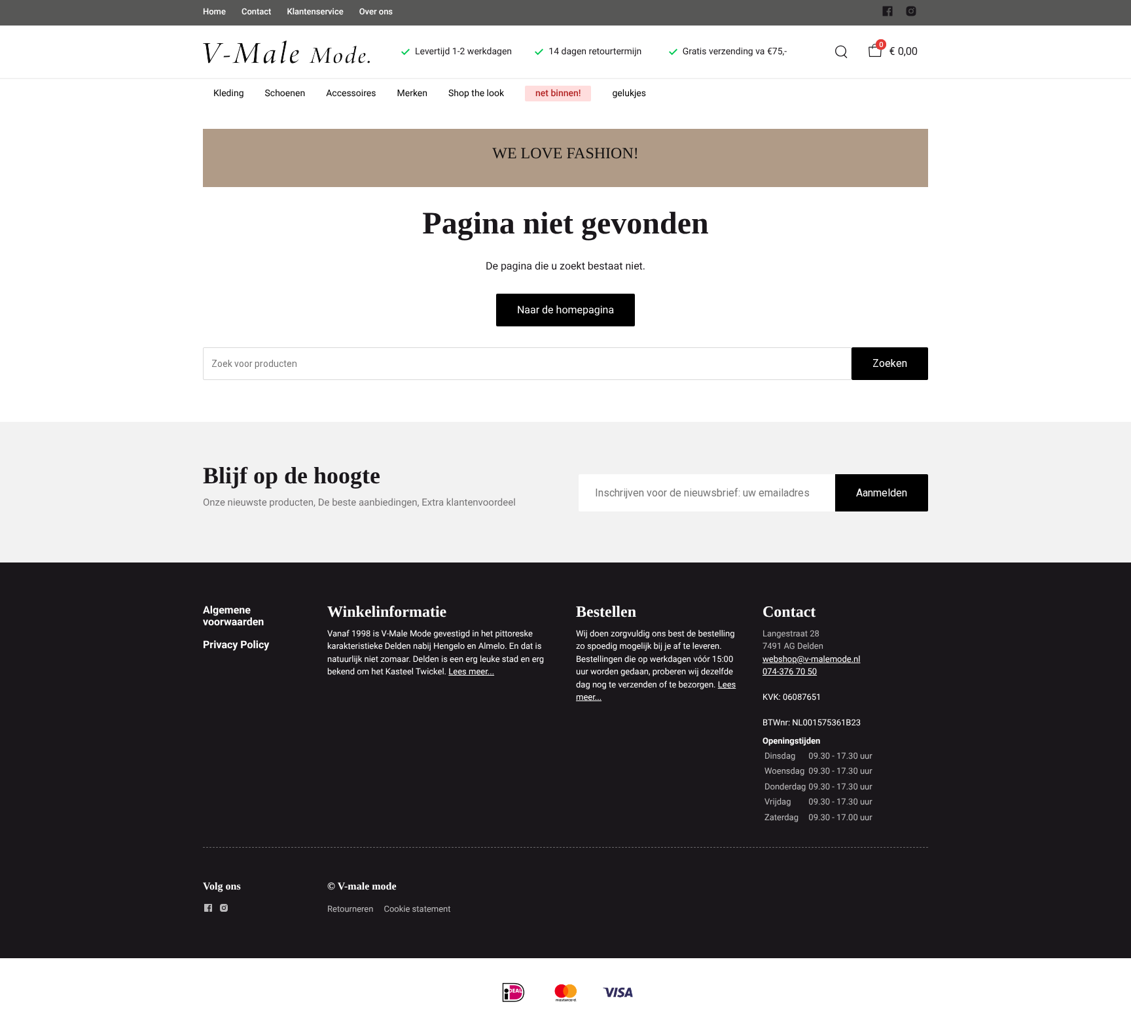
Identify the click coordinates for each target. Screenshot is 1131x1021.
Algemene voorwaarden (233, 616)
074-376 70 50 (790, 672)
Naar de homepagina (565, 309)
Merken (412, 93)
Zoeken (889, 363)
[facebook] (887, 14)
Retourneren (350, 909)
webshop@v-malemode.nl (811, 660)
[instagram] (911, 14)
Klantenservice (315, 12)
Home (214, 12)
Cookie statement (417, 909)
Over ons (376, 12)
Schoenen (285, 93)
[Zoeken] (841, 52)
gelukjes (629, 93)
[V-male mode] (286, 51)
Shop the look (476, 93)
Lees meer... (471, 672)
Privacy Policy (236, 644)
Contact (257, 12)
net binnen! (558, 93)
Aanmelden (881, 493)
